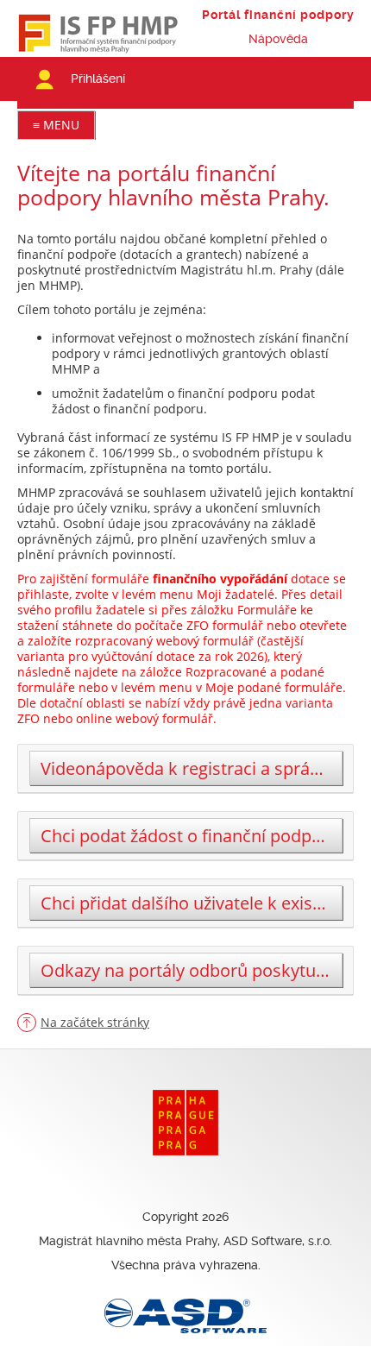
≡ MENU (56, 124)
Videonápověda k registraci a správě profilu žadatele (192, 768)
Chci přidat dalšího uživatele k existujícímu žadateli (192, 903)
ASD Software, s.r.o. (277, 1241)
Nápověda (278, 39)
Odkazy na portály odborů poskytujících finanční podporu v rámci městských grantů (192, 970)
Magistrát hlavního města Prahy (128, 1241)
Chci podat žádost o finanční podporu (190, 835)
